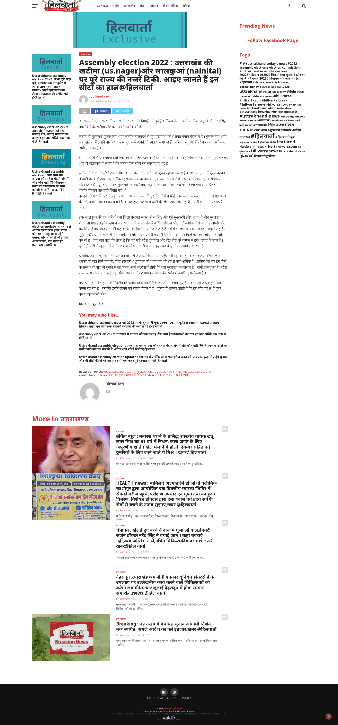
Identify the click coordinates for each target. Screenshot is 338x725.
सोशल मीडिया (170, 6)
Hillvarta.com (287, 146)
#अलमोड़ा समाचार (248, 120)
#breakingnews (250, 87)
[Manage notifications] (329, 716)
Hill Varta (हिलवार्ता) (173, 708)
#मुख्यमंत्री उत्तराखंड (279, 130)
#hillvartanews (252, 104)
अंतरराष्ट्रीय (129, 6)
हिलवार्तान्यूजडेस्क (264, 156)
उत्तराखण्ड (102, 6)
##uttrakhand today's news (265, 63)
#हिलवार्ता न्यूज (285, 137)
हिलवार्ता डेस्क (102, 96)
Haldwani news (251, 146)
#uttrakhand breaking (255, 111)
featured (285, 141)
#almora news (262, 82)
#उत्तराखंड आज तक (278, 120)
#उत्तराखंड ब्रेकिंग (264, 125)
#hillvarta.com (250, 100)
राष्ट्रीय (115, 6)
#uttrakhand (284, 108)
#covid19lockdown (274, 91)
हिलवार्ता (246, 155)
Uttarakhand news (292, 151)
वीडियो (186, 6)
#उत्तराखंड (264, 120)
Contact (173, 698)
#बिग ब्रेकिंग (260, 130)
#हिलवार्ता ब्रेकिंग (248, 142)
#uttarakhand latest (261, 108)
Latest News (155, 698)
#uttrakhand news (259, 116)
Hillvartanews (265, 150)
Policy (186, 698)
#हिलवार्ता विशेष (267, 142)
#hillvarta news (277, 104)
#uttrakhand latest (284, 111)
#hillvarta (282, 96)
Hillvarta (270, 146)
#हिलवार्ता (263, 136)
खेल (142, 6)
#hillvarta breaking (277, 100)
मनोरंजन (153, 6)
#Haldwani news (260, 96)
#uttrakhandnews (292, 116)
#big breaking (280, 82)
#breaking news (271, 86)
